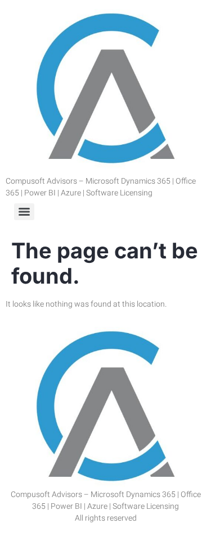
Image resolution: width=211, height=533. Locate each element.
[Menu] (24, 211)
